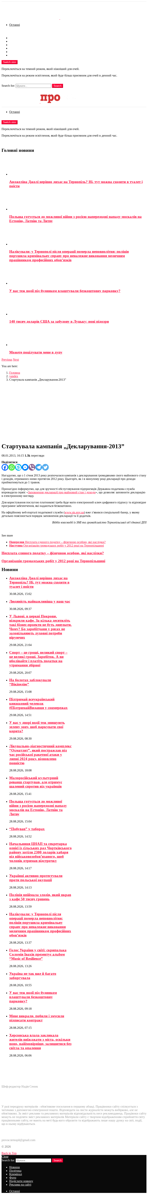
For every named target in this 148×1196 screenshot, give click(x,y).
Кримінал (15, 44)
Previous (7, 359)
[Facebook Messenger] (25, 467)
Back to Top (9, 1153)
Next (16, 359)
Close (5, 1156)
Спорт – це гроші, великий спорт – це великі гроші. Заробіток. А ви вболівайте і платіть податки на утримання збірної (38, 658)
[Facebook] (5, 467)
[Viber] (32, 467)
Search (57, 85)
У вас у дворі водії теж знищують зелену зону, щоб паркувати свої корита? (37, 727)
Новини (14, 37)
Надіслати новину (21, 51)
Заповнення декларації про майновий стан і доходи (62, 492)
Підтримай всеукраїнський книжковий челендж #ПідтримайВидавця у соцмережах (38, 703)
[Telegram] (38, 467)
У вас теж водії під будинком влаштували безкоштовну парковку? (64, 291)
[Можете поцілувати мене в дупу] (77, 337)
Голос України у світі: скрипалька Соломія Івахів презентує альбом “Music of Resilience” (37, 954)
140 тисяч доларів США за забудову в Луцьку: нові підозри (59, 321)
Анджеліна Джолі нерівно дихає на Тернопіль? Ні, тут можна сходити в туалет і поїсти (39, 582)
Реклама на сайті (20, 55)
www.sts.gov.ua (74, 512)
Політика (15, 41)
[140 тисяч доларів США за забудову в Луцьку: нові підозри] (77, 306)
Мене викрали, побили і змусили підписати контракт (36, 1018)
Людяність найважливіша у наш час (39, 601)
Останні (14, 24)
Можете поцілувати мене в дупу (35, 352)
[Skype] (18, 467)
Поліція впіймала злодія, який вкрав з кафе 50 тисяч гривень (40, 897)
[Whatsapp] (11, 467)
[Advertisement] (74, 411)
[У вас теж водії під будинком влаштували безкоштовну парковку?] (77, 275)
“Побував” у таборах (27, 829)
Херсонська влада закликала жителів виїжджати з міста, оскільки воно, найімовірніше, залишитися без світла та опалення (40, 1041)
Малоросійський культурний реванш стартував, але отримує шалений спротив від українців (35, 782)
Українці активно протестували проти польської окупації (35, 878)
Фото (12, 48)
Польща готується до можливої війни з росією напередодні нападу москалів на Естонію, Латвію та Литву (38, 807)
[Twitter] (45, 467)
